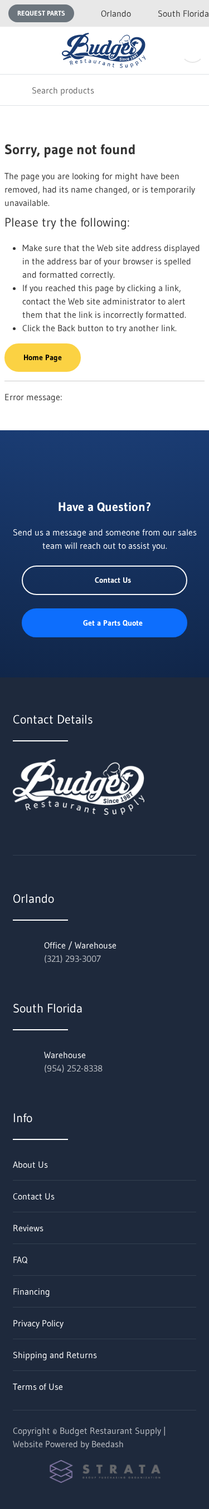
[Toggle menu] (15, 50)
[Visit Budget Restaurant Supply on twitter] (18, 839)
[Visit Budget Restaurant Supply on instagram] (65, 839)
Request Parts (41, 13)
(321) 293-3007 (72, 958)
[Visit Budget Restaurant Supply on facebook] (41, 839)
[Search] (16, 90)
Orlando (116, 13)
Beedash (107, 1443)
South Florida (183, 13)
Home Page (42, 357)
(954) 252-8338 (73, 1068)
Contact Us (113, 580)
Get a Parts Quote (113, 623)
